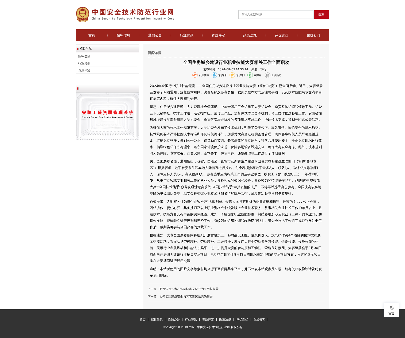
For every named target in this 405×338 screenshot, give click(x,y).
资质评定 (218, 35)
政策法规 (250, 35)
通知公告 (155, 35)
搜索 (321, 14)
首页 (91, 35)
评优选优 (281, 35)
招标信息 (123, 35)
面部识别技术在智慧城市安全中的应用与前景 (189, 289)
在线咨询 (313, 35)
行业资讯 (186, 35)
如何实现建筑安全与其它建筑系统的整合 (186, 296)
